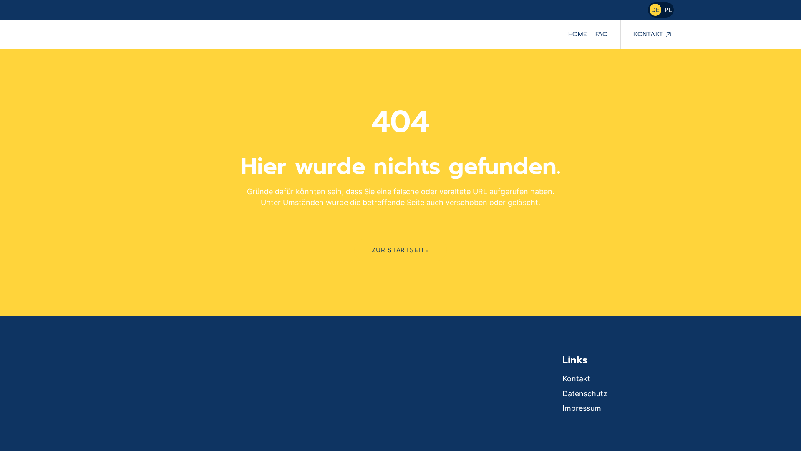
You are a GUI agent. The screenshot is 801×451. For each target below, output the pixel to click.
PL (668, 10)
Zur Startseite (400, 250)
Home (577, 34)
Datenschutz (584, 393)
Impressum (581, 408)
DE (655, 10)
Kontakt (648, 34)
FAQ (601, 34)
